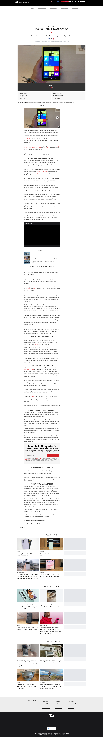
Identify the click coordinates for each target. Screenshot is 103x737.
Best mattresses (58, 708)
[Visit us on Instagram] (66, 1)
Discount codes (71, 708)
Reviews (61, 105)
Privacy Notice (27, 459)
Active (44, 4)
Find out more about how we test (68, 102)
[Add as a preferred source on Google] (51, 728)
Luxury (56, 4)
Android (29, 288)
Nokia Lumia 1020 (48, 137)
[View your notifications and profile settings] (78, 2)
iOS (34, 288)
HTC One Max (46, 147)
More (65, 4)
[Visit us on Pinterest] (62, 1)
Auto (61, 4)
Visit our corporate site (65, 733)
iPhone (34, 396)
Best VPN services (46, 708)
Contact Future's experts (49, 719)
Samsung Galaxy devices (47, 703)
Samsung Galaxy (37, 173)
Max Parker (43, 105)
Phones (53, 26)
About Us (59, 719)
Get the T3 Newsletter (42, 8)
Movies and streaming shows (48, 705)
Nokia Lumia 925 (39, 137)
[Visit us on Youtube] (64, 1)
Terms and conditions (67, 719)
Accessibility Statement (36, 719)
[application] (42, 235)
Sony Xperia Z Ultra (36, 147)
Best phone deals (71, 701)
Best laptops (57, 701)
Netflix (36, 344)
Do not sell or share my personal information (51, 724)
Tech (40, 4)
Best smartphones (58, 705)
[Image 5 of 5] (57, 117)
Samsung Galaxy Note (42, 171)
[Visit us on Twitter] (60, 1)
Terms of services (39, 458)
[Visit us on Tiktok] (70, 1)
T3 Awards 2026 (53, 8)
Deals (32, 8)
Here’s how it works (66, 41)
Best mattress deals (72, 703)
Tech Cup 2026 (75, 8)
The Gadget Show (64, 8)
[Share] (49, 39)
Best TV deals (71, 705)
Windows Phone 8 (46, 269)
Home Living (50, 4)
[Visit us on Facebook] (58, 1)
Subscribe (82, 1)
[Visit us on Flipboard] (68, 1)
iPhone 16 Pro (45, 701)
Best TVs (57, 703)
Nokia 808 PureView (29, 369)
